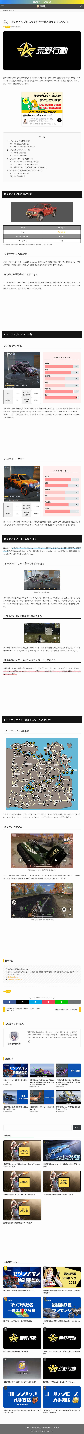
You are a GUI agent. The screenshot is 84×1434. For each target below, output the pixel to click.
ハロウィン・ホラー (20, 155)
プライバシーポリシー (32, 1427)
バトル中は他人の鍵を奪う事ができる (26, 164)
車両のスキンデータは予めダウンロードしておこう (30, 167)
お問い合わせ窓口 (46, 1427)
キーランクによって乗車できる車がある (26, 162)
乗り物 (8, 26)
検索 (76, 1127)
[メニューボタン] (2, 6)
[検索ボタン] (81, 6)
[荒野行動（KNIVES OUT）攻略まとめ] (42, 6)
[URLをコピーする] (74, 1002)
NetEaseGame (12, 977)
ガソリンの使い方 (19, 176)
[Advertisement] (42, 307)
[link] (29, 1041)
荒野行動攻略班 (14, 1044)
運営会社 (56, 1427)
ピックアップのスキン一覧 (20, 150)
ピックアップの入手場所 (21, 173)
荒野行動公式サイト (14, 979)
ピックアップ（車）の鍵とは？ (21, 159)
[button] (9, 1002)
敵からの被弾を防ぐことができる (24, 146)
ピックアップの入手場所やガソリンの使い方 (26, 170)
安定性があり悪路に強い (21, 144)
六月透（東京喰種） (20, 153)
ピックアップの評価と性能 (20, 141)
